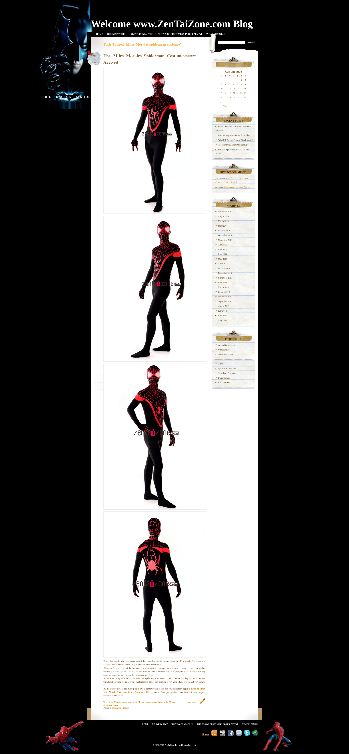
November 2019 (225, 211)
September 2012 (225, 301)
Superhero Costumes (227, 373)
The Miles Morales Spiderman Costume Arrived (143, 58)
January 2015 (224, 230)
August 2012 (223, 306)
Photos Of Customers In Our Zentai (180, 34)
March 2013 (223, 287)
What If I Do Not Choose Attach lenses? (235, 139)
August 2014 (223, 244)
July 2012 (222, 310)
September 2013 (225, 277)
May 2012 (222, 320)
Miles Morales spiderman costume (147, 701)
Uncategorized (224, 349)
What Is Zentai (215, 34)
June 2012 (222, 315)
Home (99, 34)
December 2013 (225, 272)
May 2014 (222, 258)
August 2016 (223, 216)
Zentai (220, 363)
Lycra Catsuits (224, 377)
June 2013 (222, 282)
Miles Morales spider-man (120, 701)
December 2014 (225, 235)
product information (120, 707)
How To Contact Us (141, 34)
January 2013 (224, 291)
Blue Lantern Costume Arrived (237, 186)
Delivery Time (116, 34)
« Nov (224, 105)
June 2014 (222, 254)
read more (192, 702)
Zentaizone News (225, 354)
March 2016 (223, 220)
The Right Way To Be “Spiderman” (233, 144)
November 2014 (225, 239)
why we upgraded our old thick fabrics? (235, 135)
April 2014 (223, 263)
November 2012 (225, 296)
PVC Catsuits (224, 382)
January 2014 (224, 268)
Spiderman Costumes (227, 368)
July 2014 (222, 249)
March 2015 (223, 225)
